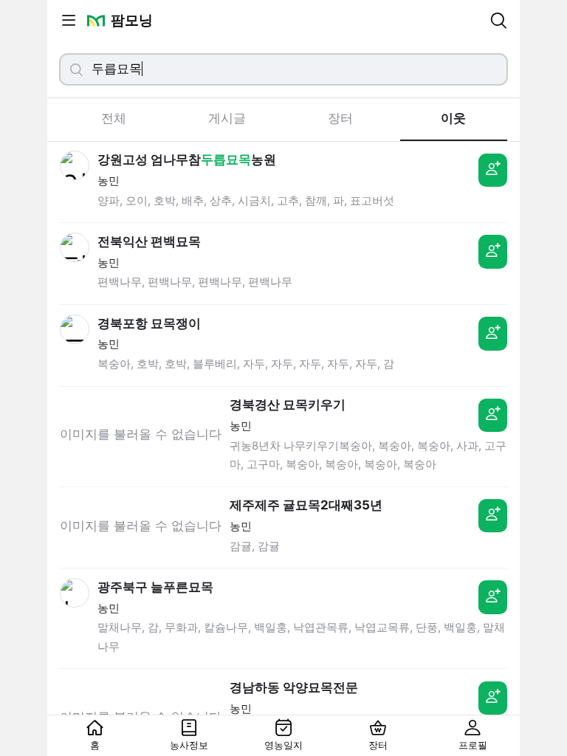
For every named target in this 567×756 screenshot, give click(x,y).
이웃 (453, 118)
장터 (340, 118)
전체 (113, 118)
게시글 (227, 118)
